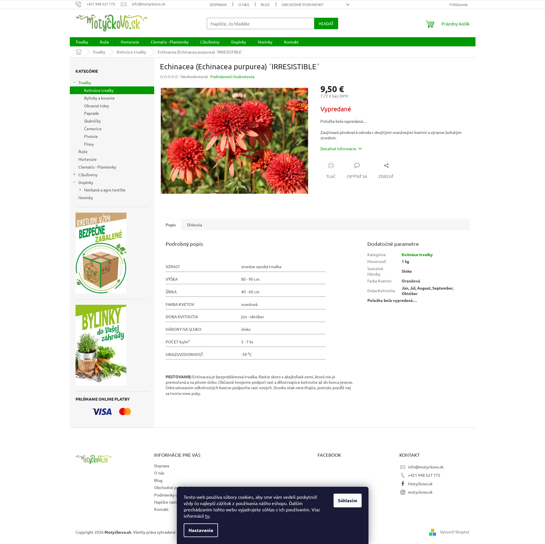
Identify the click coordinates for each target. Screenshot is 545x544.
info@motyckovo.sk (425, 466)
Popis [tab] (171, 224)
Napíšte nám (165, 502)
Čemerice (93, 128)
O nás (243, 4)
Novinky (85, 197)
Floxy (89, 144)
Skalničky (92, 120)
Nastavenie (201, 530)
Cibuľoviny (88, 174)
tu (207, 516)
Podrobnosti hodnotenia (232, 76)
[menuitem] (82, 41)
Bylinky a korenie (99, 97)
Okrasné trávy (96, 105)
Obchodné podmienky (303, 4)
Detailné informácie (338, 148)
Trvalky (84, 82)
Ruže (83, 151)
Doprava (218, 4)
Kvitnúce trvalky (99, 90)
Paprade (91, 113)
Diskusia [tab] (194, 224)
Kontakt (161, 509)
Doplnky (85, 182)
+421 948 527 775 (424, 475)
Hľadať (326, 23)
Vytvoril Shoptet (455, 531)
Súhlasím (347, 500)
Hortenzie (87, 159)
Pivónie (91, 136)
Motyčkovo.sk (420, 483)
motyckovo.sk (420, 491)
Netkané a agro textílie (105, 189)
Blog (265, 4)
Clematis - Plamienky (97, 166)
